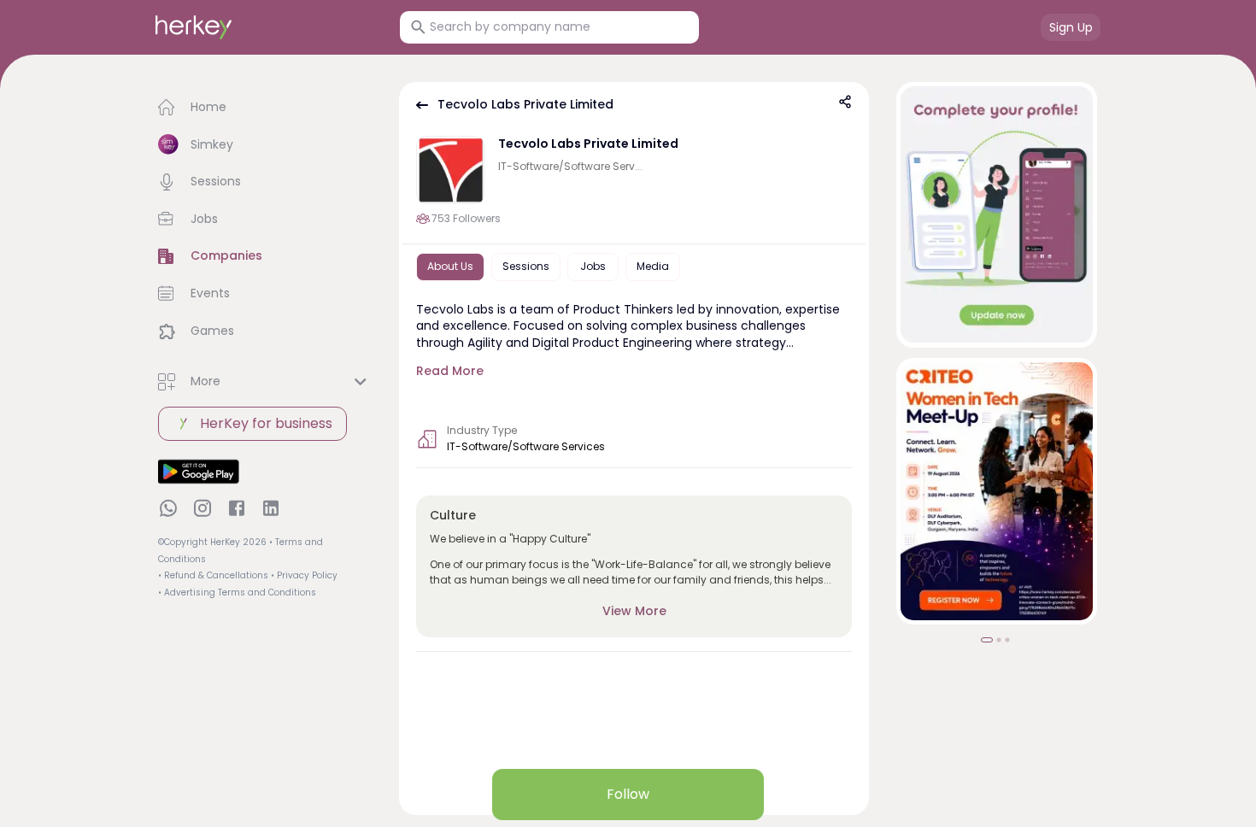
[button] (265, 107)
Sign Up (1071, 27)
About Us (450, 266)
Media (653, 266)
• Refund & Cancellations (213, 575)
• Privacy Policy (304, 575)
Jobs (593, 266)
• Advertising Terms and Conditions (237, 592)
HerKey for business (266, 423)
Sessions (525, 266)
